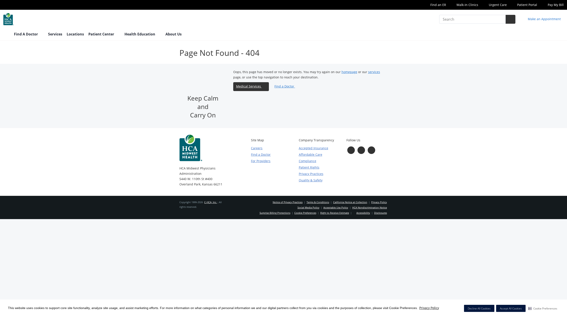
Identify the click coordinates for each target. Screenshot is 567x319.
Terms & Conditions (318, 202)
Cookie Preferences (305, 212)
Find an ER (437, 5)
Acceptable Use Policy (335, 207)
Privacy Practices (311, 174)
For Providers (260, 161)
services (374, 72)
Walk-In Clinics (467, 5)
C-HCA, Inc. (210, 202)
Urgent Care (497, 5)
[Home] (6, 35)
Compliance (307, 161)
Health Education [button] (140, 34)
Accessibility (363, 212)
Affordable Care (310, 154)
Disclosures (380, 212)
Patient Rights (309, 167)
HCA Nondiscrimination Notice (369, 207)
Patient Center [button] (101, 34)
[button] (542, 308)
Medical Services (249, 86)
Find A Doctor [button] (26, 34)
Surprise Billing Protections (275, 212)
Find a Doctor (284, 86)
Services (55, 34)
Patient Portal (526, 5)
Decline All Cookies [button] (479, 308)
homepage (349, 72)
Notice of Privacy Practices (288, 202)
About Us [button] (174, 34)
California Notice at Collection (350, 202)
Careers (256, 148)
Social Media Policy (308, 207)
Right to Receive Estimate (334, 212)
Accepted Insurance (313, 148)
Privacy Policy (429, 308)
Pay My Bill (555, 5)
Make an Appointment (544, 19)
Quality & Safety (310, 180)
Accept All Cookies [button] (511, 308)
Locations (75, 34)
